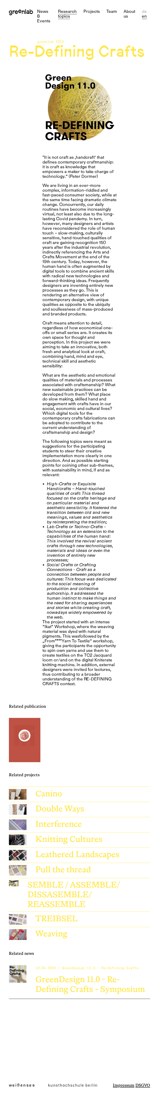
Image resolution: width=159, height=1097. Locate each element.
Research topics (67, 13)
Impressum (123, 1085)
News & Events (43, 16)
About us (129, 13)
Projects (91, 11)
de (144, 11)
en (144, 16)
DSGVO (142, 1085)
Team (111, 11)
